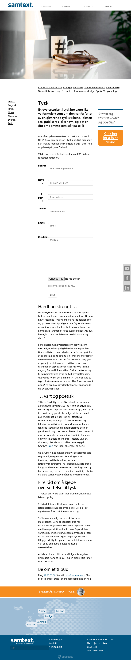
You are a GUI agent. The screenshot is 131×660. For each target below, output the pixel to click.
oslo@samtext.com (75, 575)
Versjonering (110, 91)
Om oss (66, 6)
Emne (41, 222)
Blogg (108, 6)
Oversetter (67, 91)
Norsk (11, 112)
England (31, 624)
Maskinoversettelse (95, 87)
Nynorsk (12, 116)
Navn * (41, 181)
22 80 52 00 (49, 575)
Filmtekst (78, 87)
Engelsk (12, 105)
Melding (42, 236)
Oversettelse (112, 87)
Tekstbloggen (56, 639)
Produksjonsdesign (84, 91)
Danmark (41, 621)
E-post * (40, 197)
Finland (60, 610)
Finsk (11, 108)
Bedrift (42, 165)
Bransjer (67, 87)
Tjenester (46, 6)
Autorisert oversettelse (50, 87)
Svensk (12, 119)
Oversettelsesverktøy (49, 91)
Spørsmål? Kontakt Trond (57, 591)
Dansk (11, 101)
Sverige (49, 616)
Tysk (10, 123)
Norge (42, 610)
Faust (50, 445)
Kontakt (88, 6)
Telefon (42, 208)
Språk (99, 91)
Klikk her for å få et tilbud (110, 137)
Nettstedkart (55, 646)
